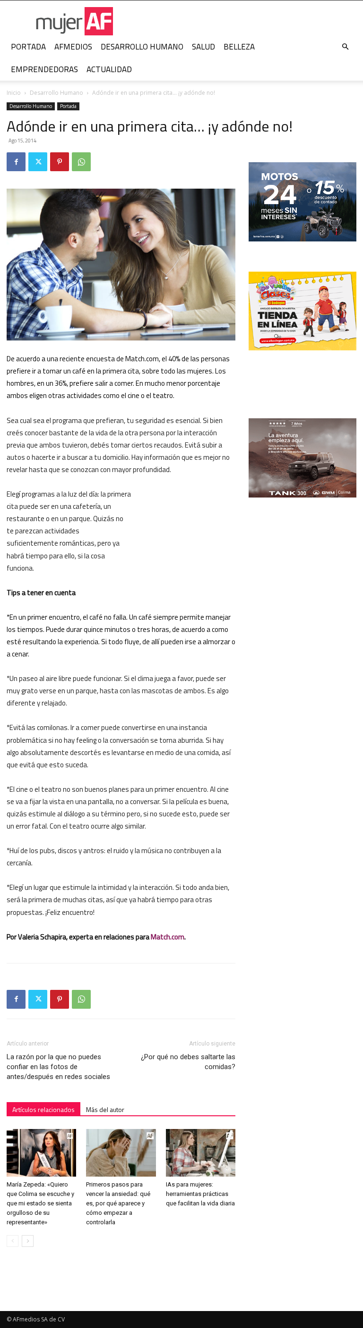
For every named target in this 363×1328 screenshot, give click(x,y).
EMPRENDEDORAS (44, 69)
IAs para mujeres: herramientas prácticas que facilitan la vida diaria (200, 1194)
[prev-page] (12, 1241)
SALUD (203, 47)
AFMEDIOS (73, 47)
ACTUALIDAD (109, 69)
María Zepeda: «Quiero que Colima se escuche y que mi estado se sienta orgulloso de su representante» (40, 1203)
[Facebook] (16, 161)
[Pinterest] (59, 161)
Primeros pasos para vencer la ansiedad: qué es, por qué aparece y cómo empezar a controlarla (118, 1203)
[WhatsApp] (81, 161)
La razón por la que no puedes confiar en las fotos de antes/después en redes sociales (58, 1067)
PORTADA (28, 47)
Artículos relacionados (43, 1109)
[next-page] (28, 1241)
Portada (68, 106)
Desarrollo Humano (56, 93)
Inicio (14, 93)
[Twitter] (37, 161)
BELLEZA (239, 47)
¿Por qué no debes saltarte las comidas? (188, 1062)
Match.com (167, 936)
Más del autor (105, 1109)
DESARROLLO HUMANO (142, 47)
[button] (345, 46)
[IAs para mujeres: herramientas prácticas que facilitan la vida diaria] (200, 1153)
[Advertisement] (188, 538)
